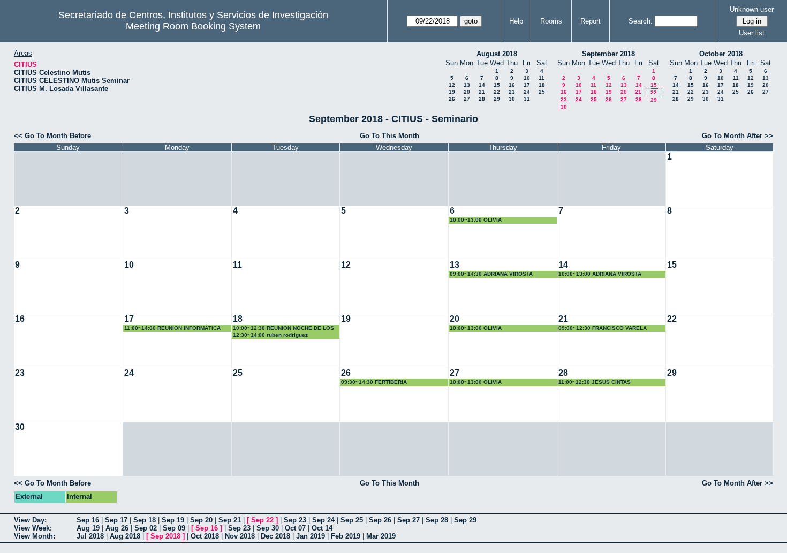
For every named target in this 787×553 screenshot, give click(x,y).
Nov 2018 (240, 536)
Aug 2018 (125, 536)
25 (542, 92)
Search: (641, 21)
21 (482, 92)
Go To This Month (389, 136)
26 (452, 99)
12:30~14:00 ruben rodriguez (270, 335)
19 (452, 92)
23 (512, 92)
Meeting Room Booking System (193, 26)
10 (527, 78)
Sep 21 (229, 520)
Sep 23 (295, 520)
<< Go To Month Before (52, 136)
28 (482, 99)
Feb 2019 (345, 536)
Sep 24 (323, 520)
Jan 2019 (310, 536)
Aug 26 (116, 528)
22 (497, 92)
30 (512, 99)
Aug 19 (88, 528)
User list (752, 33)
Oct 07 (295, 528)
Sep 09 (174, 528)
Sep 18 (144, 520)
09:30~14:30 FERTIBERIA (374, 382)
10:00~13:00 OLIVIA (476, 220)
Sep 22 (262, 520)
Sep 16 (88, 520)
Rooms (551, 21)
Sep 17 (116, 520)
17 (527, 85)
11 (541, 78)
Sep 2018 (165, 536)
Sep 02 (145, 528)
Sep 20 (201, 520)
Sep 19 (173, 520)
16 (512, 85)
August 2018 (496, 54)
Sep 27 (408, 520)
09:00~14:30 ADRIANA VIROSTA (491, 274)
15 (497, 85)
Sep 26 (380, 520)
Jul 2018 (90, 536)
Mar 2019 (381, 536)
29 (497, 99)
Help (516, 21)
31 (527, 99)
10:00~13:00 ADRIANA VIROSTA (599, 274)
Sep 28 (437, 520)
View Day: (30, 520)
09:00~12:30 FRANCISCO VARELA (602, 328)
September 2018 (608, 54)
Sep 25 (351, 520)
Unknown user (752, 9)
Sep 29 (465, 520)
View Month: (34, 536)
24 (527, 92)
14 (482, 85)
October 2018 (721, 54)
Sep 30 (267, 528)
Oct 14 (322, 528)
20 (467, 92)
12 (452, 85)
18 (542, 85)
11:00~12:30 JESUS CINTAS (594, 382)
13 (467, 85)
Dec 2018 (275, 536)
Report (590, 21)
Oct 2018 (205, 536)
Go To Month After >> (737, 136)
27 (467, 99)
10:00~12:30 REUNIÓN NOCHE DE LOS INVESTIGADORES (283, 328)
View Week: (33, 528)
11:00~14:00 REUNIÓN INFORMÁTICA (172, 328)
